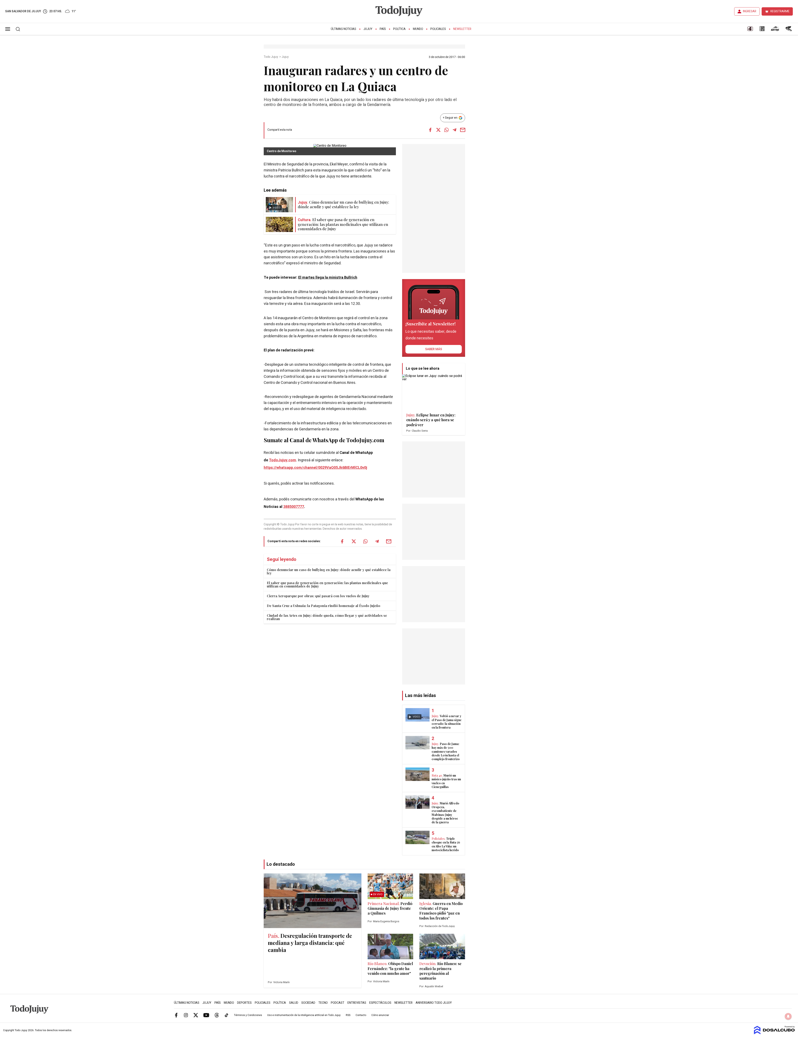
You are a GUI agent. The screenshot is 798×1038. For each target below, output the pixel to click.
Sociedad (308, 1003)
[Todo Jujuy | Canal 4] (750, 30)
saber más (433, 349)
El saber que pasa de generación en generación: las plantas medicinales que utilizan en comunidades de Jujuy (327, 584)
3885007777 (293, 507)
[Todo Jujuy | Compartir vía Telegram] (454, 129)
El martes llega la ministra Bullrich (327, 277)
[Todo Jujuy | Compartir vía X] (438, 129)
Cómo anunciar (380, 1015)
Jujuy (367, 29)
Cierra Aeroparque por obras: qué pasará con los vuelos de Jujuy (318, 596)
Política (399, 29)
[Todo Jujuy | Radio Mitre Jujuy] (775, 30)
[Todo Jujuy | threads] (216, 1015)
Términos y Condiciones (248, 1015)
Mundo (418, 29)
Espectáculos (380, 1003)
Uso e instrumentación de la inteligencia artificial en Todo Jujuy (304, 1015)
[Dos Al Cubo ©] (774, 1033)
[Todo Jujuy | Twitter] (195, 1015)
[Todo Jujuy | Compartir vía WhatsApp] (446, 129)
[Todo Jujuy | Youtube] (206, 1015)
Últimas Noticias (343, 29)
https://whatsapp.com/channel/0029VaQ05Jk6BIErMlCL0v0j (315, 467)
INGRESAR (749, 11)
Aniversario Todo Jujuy (434, 1003)
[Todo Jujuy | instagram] (186, 1015)
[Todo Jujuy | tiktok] (226, 1015)
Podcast (337, 1003)
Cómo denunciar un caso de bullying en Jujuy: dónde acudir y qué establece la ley (328, 571)
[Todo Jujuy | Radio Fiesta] (789, 30)
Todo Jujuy (271, 57)
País (383, 29)
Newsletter (462, 29)
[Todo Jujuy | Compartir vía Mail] (462, 129)
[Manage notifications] (788, 1016)
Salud (293, 1003)
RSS (348, 1015)
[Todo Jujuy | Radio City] (762, 30)
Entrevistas (356, 1003)
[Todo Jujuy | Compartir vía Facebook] (430, 129)
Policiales (438, 29)
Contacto (361, 1015)
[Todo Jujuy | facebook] (176, 1015)
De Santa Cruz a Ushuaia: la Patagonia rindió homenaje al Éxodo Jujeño (323, 605)
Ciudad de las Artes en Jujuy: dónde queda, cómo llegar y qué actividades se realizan (327, 617)
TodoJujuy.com (282, 460)
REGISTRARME (779, 11)
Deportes (244, 1003)
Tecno (323, 1003)
